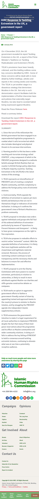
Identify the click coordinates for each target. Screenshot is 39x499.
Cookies (25, 487)
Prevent (12, 17)
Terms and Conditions (14, 487)
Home (3, 35)
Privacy (4, 487)
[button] (35, 4)
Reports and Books (22, 17)
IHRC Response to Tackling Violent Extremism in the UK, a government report (19, 121)
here (25, 109)
